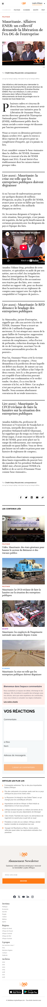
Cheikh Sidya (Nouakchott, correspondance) (20, 73)
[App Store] (15, 992)
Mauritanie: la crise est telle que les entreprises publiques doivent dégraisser (22, 180)
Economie (26, 10)
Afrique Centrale (7, 933)
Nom (6, 746)
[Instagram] (32, 896)
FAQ (3, 948)
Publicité (4, 955)
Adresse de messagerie (15, 755)
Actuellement (6, 10)
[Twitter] (19, 896)
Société (35, 10)
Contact (4, 953)
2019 (3, 969)
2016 (3, 977)
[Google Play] (30, 992)
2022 (3, 962)
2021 (3, 964)
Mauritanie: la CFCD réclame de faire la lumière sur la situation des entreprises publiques (21, 409)
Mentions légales (7, 950)
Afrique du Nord (7, 928)
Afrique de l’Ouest (7, 931)
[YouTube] (23, 896)
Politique (17, 10)
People (44, 10)
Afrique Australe (7, 938)
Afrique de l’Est (6, 936)
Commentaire (10, 719)
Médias (4, 919)
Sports (4, 922)
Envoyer (23, 881)
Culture (4, 917)
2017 (3, 974)
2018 (3, 972)
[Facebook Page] (14, 896)
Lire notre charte (11, 702)
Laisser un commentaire (23, 767)
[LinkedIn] (28, 896)
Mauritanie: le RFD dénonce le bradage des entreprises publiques (23, 308)
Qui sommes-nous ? (8, 945)
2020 (3, 967)
